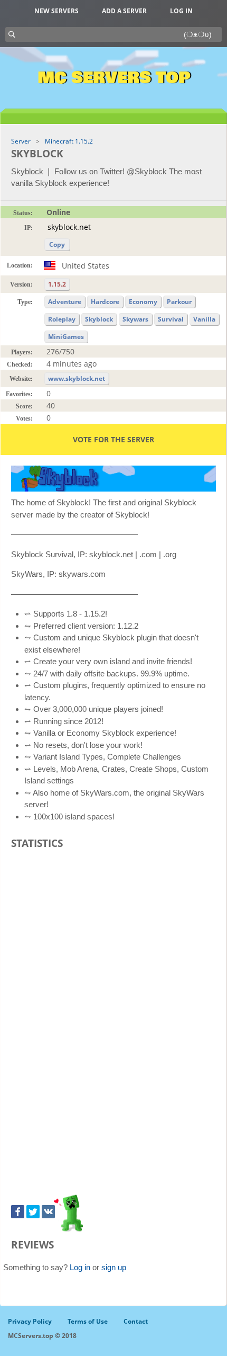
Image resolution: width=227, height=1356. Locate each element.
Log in (181, 10)
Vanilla (204, 319)
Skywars (135, 319)
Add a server (124, 10)
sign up (113, 1267)
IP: (28, 227)
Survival (171, 319)
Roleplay (61, 319)
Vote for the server (113, 439)
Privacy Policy (30, 1321)
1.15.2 (57, 284)
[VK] (48, 1211)
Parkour (179, 301)
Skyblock (99, 319)
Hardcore (105, 301)
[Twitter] (33, 1211)
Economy (143, 301)
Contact (136, 1321)
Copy (57, 244)
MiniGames (66, 336)
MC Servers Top (113, 78)
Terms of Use (88, 1321)
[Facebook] (17, 1211)
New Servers (56, 10)
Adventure (64, 301)
